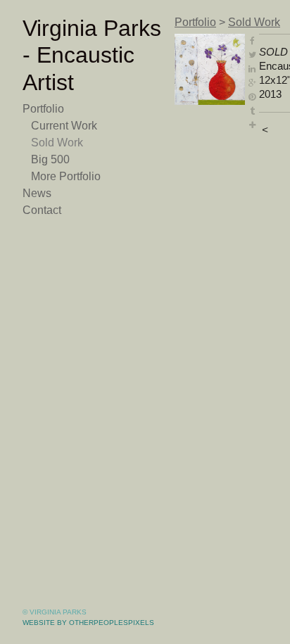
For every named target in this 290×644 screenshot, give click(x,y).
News (37, 193)
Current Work (64, 126)
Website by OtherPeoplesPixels (88, 622)
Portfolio (43, 109)
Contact (42, 210)
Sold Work (57, 143)
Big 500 (50, 159)
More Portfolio (66, 176)
